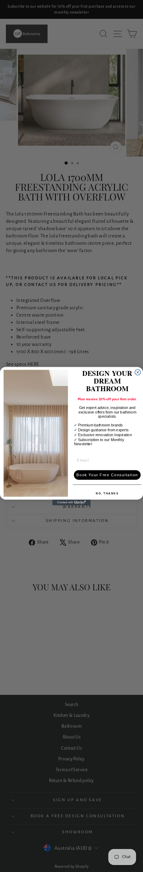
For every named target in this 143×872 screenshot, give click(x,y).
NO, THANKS (107, 493)
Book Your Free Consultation (107, 475)
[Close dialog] (138, 372)
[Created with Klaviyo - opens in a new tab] (71, 502)
